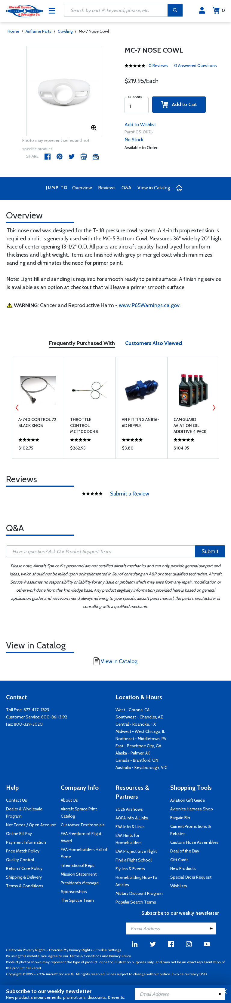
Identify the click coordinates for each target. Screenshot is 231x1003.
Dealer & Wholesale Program (24, 812)
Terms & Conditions (24, 886)
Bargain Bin (180, 817)
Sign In (202, 10)
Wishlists (178, 886)
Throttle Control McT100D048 (84, 425)
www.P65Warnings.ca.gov (149, 305)
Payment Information (26, 842)
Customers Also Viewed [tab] (153, 343)
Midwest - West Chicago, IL (140, 731)
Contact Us (16, 800)
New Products (183, 868)
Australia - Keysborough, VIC (141, 767)
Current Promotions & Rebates (190, 830)
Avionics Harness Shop (191, 809)
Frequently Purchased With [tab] (82, 343)
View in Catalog (153, 188)
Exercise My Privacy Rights (70, 950)
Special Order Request (190, 877)
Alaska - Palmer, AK (133, 753)
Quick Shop (38, 449)
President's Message (80, 883)
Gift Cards (179, 859)
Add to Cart (182, 104)
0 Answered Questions (195, 65)
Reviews (107, 188)
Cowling (65, 31)
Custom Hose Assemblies (194, 842)
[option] (64, 91)
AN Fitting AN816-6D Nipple (140, 422)
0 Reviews (158, 65)
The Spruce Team (77, 900)
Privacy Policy (120, 956)
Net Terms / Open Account (31, 825)
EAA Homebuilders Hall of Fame (84, 853)
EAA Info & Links (130, 826)
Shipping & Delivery (24, 877)
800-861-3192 (54, 717)
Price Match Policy (22, 851)
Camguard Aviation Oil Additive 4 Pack (190, 425)
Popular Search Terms (136, 902)
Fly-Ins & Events (130, 868)
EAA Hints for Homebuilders (129, 839)
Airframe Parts (38, 31)
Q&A (126, 188)
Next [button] (214, 408)
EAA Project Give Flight (136, 851)
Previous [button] (17, 408)
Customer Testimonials (83, 825)
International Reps (77, 865)
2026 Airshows (129, 809)
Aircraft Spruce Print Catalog (79, 812)
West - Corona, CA (132, 709)
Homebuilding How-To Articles (136, 881)
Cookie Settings (108, 950)
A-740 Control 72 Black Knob (37, 422)
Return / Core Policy (24, 868)
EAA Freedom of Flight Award (81, 837)
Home (13, 31)
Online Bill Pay (19, 833)
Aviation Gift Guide (187, 800)
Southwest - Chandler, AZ (139, 717)
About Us (69, 800)
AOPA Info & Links (132, 818)
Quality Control (20, 859)
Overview (82, 188)
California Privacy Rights (25, 950)
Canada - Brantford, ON (137, 760)
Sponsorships (74, 891)
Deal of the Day (184, 851)
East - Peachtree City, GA (138, 745)
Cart (223, 10)
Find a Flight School (134, 860)
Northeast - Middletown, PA (141, 738)
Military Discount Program (139, 893)
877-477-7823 (36, 709)
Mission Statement (79, 874)
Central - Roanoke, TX (136, 724)
